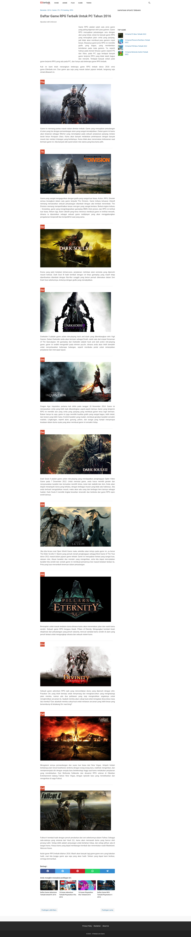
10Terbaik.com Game (98, 934)
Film (72, 3)
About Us (105, 926)
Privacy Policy (87, 926)
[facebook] (47, 871)
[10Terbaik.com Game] (45, 3)
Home (56, 3)
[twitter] (62, 871)
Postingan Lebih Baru (49, 910)
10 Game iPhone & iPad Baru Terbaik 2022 (137, 41)
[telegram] (107, 871)
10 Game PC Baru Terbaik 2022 (135, 34)
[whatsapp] (92, 871)
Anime (64, 3)
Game (80, 3)
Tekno (88, 3)
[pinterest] (77, 871)
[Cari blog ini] (149, 3)
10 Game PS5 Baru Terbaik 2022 (136, 46)
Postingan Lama (107, 910)
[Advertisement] (59, 41)
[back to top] (186, 932)
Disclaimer (97, 926)
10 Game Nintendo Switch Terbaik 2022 (136, 53)
